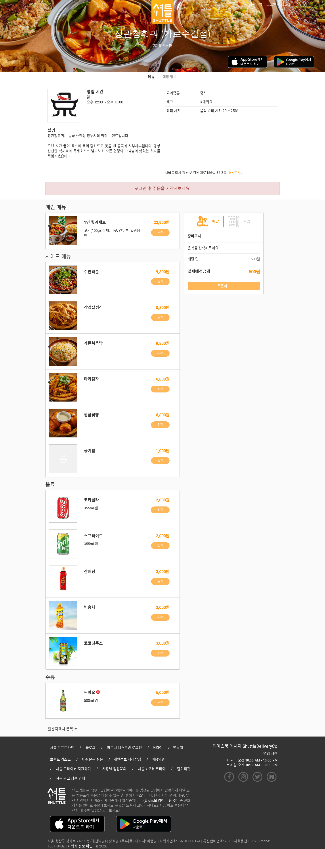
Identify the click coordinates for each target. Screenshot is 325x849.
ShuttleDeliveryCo (260, 746)
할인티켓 (183, 769)
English (286, 4)
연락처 (178, 748)
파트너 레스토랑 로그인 (124, 748)
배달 (215, 221)
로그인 (271, 4)
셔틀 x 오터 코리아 (152, 769)
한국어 (174, 800)
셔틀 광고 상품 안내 (70, 778)
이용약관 (158, 759)
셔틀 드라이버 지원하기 (73, 769)
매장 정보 (169, 77)
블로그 (91, 748)
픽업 (246, 221)
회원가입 (255, 4)
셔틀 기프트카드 (62, 748)
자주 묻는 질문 (92, 759)
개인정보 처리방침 (127, 759)
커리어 (157, 748)
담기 (160, 232)
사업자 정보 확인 (80, 846)
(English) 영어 (153, 800)
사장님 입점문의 (114, 769)
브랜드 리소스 (60, 759)
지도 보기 (237, 173)
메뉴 (151, 77)
